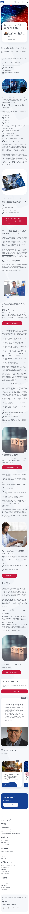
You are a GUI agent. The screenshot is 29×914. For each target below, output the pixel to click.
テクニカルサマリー (9, 67)
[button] (19, 2)
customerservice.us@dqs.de (6, 829)
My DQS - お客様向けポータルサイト (8, 865)
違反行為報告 (3, 858)
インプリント (3, 881)
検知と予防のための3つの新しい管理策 (12, 65)
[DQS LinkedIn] (13, 908)
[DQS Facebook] (8, 908)
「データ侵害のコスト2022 (7, 255)
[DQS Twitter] (3, 908)
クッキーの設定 (4, 889)
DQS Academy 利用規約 (5, 887)
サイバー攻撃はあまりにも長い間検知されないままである (15, 59)
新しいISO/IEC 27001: (10, 62)
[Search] (15, 2)
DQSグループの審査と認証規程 (7, 851)
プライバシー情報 (4, 883)
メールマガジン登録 (5, 844)
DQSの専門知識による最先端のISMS (12, 72)
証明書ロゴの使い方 (5, 871)
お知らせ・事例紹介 (5, 840)
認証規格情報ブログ (5, 842)
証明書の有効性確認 (5, 873)
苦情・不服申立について (5, 856)
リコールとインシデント (5, 854)
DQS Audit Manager (5, 867)
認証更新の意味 (8, 70)
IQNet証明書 (3, 869)
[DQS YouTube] (18, 908)
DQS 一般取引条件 (4, 885)
